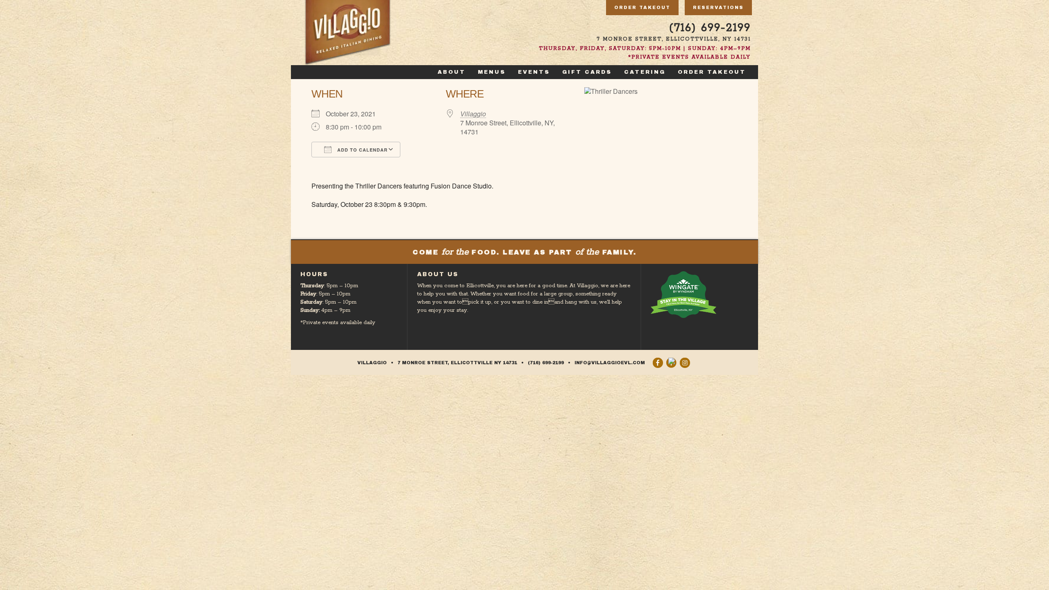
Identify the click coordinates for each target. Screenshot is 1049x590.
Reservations (718, 7)
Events (534, 72)
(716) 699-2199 (710, 28)
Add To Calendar (362, 150)
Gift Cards (587, 72)
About (451, 72)
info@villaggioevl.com (609, 362)
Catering (644, 72)
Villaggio (473, 113)
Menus (492, 72)
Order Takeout (642, 7)
